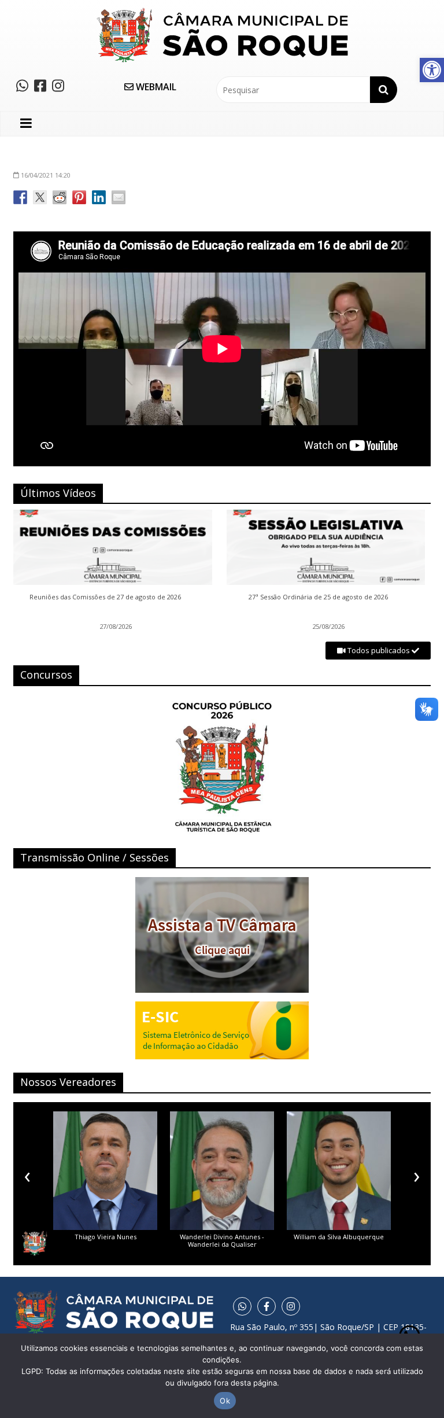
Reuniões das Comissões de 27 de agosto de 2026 (105, 597)
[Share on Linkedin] (99, 197)
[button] (432, 70)
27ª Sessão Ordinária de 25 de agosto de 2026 (318, 597)
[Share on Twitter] (40, 197)
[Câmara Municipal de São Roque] (222, 11)
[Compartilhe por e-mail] (118, 197)
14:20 (46, 175)
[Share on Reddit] (59, 197)
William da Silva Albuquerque (339, 1236)
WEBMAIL (155, 86)
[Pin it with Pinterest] (79, 197)
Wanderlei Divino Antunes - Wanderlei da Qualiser (222, 1240)
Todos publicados (379, 650)
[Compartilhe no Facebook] (20, 197)
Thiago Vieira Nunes (105, 1236)
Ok (225, 1400)
